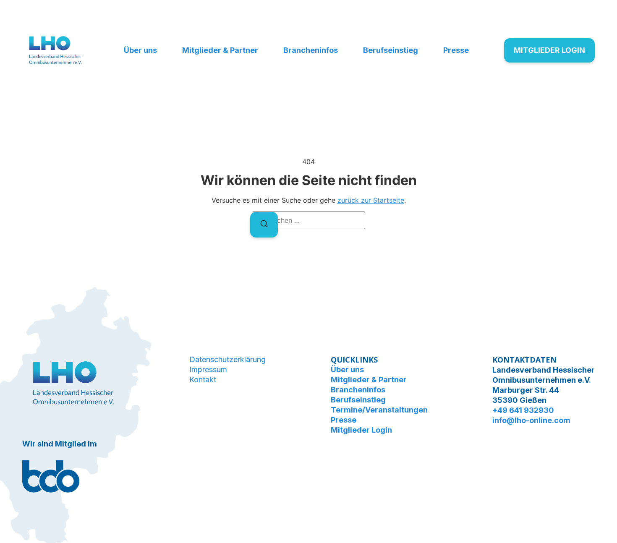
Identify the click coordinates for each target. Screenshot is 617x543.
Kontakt (202, 379)
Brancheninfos (310, 50)
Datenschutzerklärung (227, 359)
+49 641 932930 (523, 410)
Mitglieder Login (361, 430)
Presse (456, 50)
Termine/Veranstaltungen (379, 409)
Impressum (208, 369)
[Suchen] (264, 225)
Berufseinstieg (390, 50)
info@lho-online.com (531, 420)
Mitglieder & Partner (220, 50)
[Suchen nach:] (308, 220)
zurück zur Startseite (370, 200)
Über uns (140, 50)
